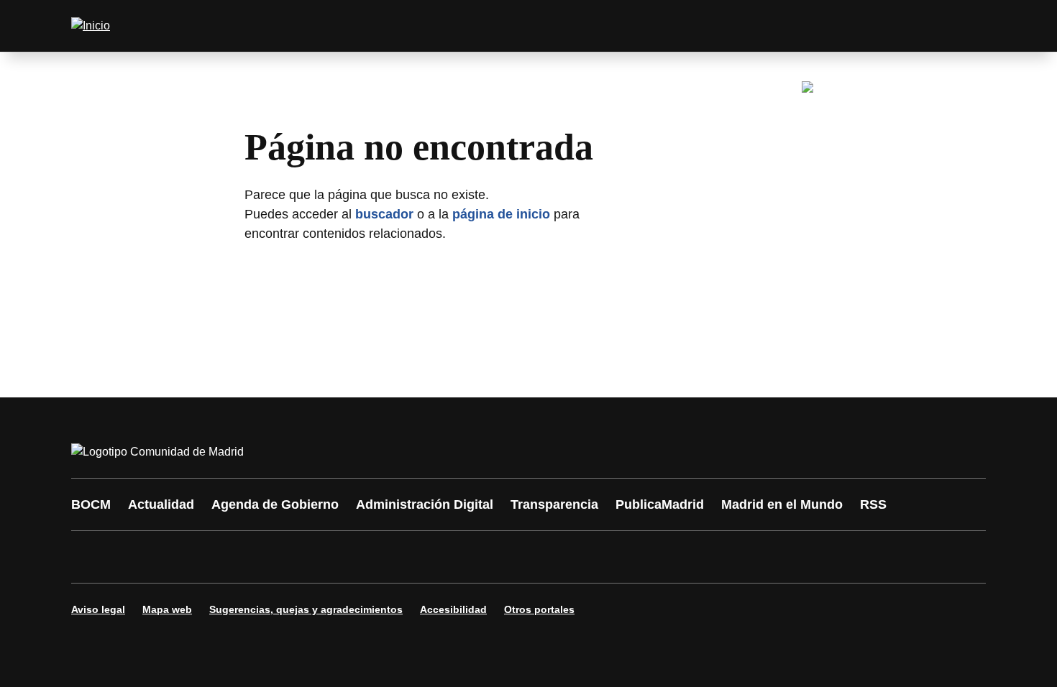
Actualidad (161, 504)
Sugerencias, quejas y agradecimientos (306, 609)
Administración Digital (424, 504)
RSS (873, 504)
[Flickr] (393, 557)
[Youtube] (221, 557)
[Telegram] (436, 557)
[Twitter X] (177, 557)
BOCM (91, 504)
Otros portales (539, 609)
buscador (384, 214)
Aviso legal (98, 609)
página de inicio (501, 214)
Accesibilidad (453, 609)
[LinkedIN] (264, 557)
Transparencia (554, 504)
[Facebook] (91, 557)
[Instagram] (134, 557)
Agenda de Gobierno (275, 504)
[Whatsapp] (307, 557)
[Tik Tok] (350, 557)
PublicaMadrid (660, 504)
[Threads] (479, 557)
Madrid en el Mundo (782, 504)
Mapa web (167, 609)
